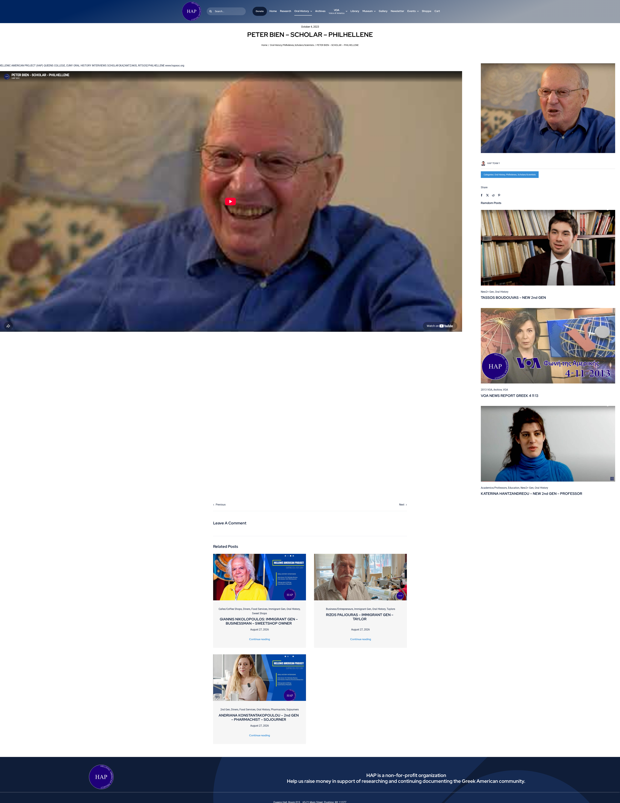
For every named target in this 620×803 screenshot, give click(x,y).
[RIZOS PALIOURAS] (360, 555)
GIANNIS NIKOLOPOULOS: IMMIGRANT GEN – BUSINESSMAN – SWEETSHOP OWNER (259, 621)
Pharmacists (278, 709)
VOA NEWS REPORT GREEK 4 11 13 (509, 395)
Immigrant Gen (277, 609)
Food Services (259, 609)
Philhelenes (511, 174)
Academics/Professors (494, 487)
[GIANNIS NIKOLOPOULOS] (259, 555)
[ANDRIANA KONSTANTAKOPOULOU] (259, 655)
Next (401, 504)
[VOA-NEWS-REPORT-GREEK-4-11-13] (548, 309)
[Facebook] (482, 195)
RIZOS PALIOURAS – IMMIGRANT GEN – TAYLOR (359, 616)
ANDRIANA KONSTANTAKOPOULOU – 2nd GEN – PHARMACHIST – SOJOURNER (259, 717)
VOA (505, 389)
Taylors (391, 609)
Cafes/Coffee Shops (230, 609)
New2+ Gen (487, 291)
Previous (221, 504)
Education (513, 487)
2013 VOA (486, 389)
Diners (246, 609)
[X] (487, 195)
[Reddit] (493, 195)
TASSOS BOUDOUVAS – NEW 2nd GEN (513, 297)
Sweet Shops (259, 613)
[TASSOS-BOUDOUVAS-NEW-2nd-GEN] (548, 211)
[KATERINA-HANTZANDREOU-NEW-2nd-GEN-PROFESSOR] (548, 407)
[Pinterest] (499, 195)
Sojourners (292, 709)
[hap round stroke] (191, 2)
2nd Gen (225, 709)
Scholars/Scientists (527, 174)
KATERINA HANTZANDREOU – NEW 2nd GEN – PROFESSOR (531, 493)
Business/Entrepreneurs (339, 609)
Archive (497, 389)
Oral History (500, 174)
